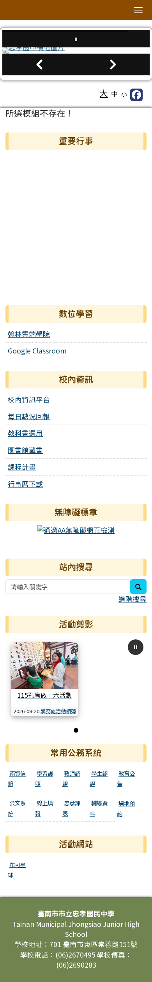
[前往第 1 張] (76, 730)
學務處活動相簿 (58, 711)
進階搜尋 (132, 599)
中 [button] (114, 93)
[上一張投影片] (39, 64)
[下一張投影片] (113, 64)
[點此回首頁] (76, 50)
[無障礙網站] (76, 529)
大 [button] (104, 93)
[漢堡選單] (138, 10)
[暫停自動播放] (135, 647)
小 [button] (124, 94)
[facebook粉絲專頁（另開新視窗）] (136, 95)
